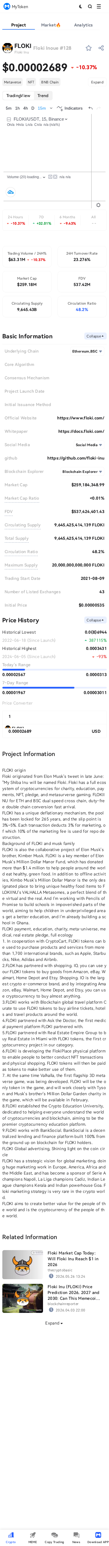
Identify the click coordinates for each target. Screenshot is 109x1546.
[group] (27, 95)
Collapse (94, 336)
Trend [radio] (43, 95)
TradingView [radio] (18, 95)
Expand (97, 82)
